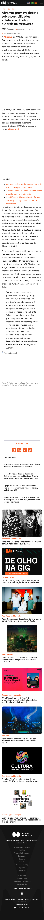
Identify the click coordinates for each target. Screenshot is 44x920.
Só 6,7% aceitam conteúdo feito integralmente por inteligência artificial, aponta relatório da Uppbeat (19, 700)
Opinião (22, 868)
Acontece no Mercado (11, 538)
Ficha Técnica (7, 654)
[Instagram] (22, 893)
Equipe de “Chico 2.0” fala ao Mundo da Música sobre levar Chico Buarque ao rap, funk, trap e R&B (21, 487)
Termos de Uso (22, 884)
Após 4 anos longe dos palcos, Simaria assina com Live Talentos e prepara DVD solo (21, 620)
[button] (14, 450)
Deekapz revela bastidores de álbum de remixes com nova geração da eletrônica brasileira (19, 659)
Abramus (8, 37)
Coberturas (22, 871)
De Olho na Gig (8, 577)
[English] (28, 3)
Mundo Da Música (9, 9)
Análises (5, 735)
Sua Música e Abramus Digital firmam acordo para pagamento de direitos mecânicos (23, 200)
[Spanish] (36, 3)
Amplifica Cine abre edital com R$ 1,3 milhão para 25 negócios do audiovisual (21, 542)
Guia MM (22, 862)
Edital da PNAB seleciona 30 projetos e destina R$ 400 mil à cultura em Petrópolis (21, 780)
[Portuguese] (32, 3)
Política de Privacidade (22, 881)
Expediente (22, 875)
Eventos (22, 859)
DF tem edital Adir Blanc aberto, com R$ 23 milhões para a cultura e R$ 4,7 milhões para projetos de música (22, 499)
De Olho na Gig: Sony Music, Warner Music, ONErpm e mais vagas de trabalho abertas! (21, 581)
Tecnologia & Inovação (11, 695)
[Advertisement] (22, 85)
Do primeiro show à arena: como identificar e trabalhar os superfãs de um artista (22, 465)
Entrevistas (22, 856)
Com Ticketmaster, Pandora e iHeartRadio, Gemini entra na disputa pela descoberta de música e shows (21, 820)
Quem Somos (22, 878)
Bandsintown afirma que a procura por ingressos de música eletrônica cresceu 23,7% (19, 740)
